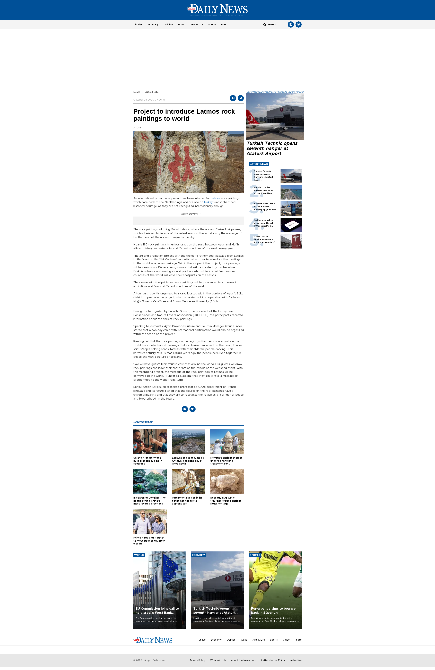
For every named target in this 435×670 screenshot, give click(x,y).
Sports (212, 24)
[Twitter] (298, 24)
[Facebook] (291, 24)
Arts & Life (196, 24)
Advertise (296, 660)
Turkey (208, 202)
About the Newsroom (243, 660)
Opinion (168, 24)
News (136, 92)
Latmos (215, 198)
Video (286, 640)
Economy (153, 24)
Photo (224, 24)
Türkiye (138, 24)
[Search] (264, 24)
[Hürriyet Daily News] (217, 10)
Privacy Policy (197, 660)
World (181, 24)
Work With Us (218, 660)
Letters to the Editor (273, 660)
